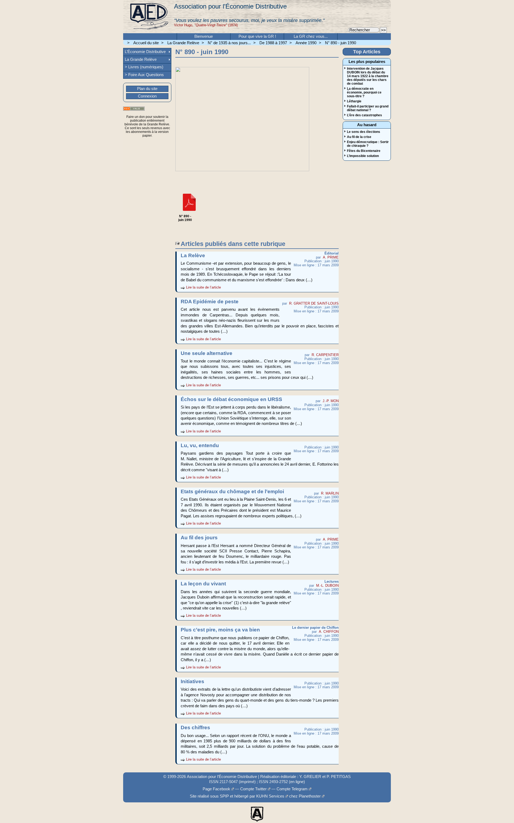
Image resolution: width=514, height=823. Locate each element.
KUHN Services (270, 796)
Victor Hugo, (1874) (206, 25)
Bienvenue (203, 36)
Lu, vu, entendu (200, 445)
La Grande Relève (183, 43)
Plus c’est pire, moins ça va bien (220, 629)
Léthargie (354, 101)
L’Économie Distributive (145, 52)
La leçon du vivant (203, 583)
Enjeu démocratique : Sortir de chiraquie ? (368, 144)
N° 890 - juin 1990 (340, 43)
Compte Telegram (292, 789)
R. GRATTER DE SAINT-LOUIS (314, 303)
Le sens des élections (363, 132)
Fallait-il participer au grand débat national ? (367, 108)
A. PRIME (331, 257)
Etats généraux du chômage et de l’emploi (232, 491)
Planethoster (310, 796)
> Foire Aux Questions (144, 75)
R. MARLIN (330, 493)
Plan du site (147, 89)
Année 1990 (306, 43)
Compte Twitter (253, 789)
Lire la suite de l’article (203, 287)
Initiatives (192, 681)
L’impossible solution (363, 156)
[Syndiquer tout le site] (134, 109)
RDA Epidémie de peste (210, 301)
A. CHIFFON (329, 632)
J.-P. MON (331, 401)
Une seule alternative (206, 353)
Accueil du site (146, 43)
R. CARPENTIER (325, 355)
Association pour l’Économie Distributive (230, 6)
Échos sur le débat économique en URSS (231, 399)
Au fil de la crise (359, 137)
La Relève (193, 255)
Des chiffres (195, 727)
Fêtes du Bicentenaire (363, 151)
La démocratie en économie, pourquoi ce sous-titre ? (364, 92)
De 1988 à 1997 (273, 43)
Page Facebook (216, 789)
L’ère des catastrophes (364, 115)
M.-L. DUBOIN (327, 585)
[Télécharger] (189, 212)
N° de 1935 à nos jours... (229, 43)
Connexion (147, 96)
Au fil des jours (199, 537)
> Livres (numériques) (144, 67)
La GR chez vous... (311, 36)
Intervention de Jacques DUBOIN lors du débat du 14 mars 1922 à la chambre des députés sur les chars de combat (367, 76)
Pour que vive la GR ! (257, 36)
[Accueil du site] (148, 17)
